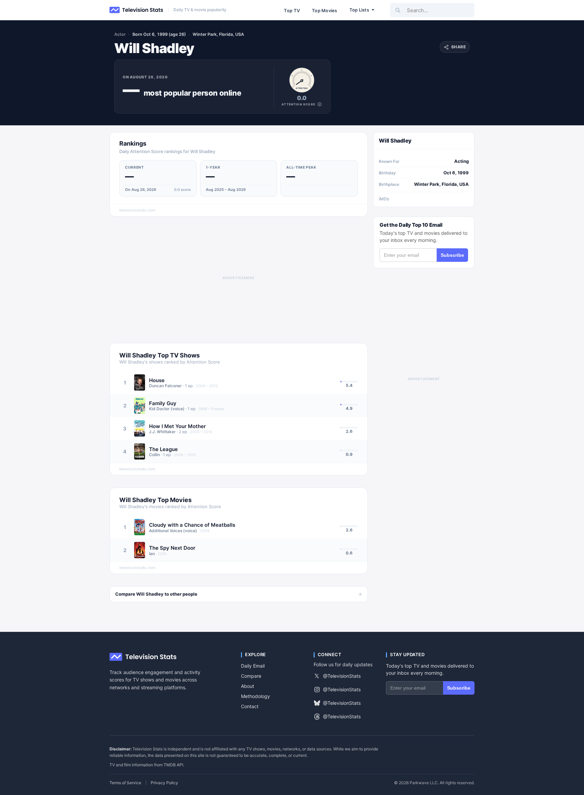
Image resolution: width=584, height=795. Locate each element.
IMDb (384, 198)
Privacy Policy (164, 783)
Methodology (255, 696)
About (247, 686)
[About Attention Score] (319, 104)
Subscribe (452, 255)
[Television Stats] (137, 10)
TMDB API (173, 764)
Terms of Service (125, 783)
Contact (250, 706)
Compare (251, 676)
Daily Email (253, 666)
